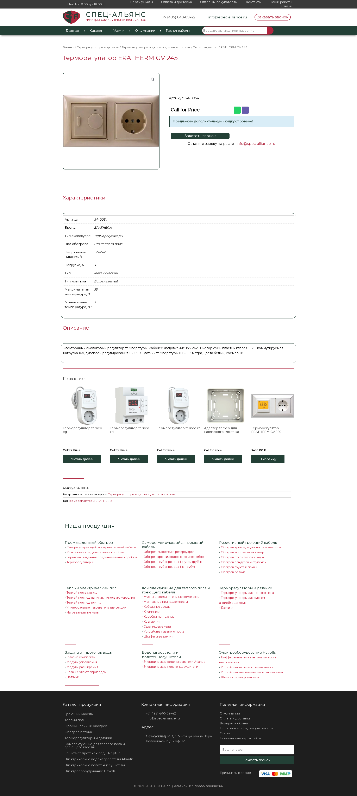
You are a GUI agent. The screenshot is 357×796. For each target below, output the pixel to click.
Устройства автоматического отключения (252, 672)
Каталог (96, 30)
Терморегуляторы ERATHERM (90, 500)
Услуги (118, 30)
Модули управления (82, 662)
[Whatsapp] (237, 110)
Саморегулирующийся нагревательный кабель (101, 547)
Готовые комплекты (81, 657)
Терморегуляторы (80, 562)
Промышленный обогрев (89, 542)
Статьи (286, 6)
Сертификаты (141, 2)
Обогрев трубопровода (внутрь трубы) (173, 562)
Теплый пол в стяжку (82, 592)
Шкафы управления (158, 636)
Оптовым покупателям (219, 2)
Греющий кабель (79, 714)
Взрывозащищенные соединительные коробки (102, 557)
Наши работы (281, 2)
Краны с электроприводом (86, 672)
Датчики (227, 608)
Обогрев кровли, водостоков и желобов (174, 557)
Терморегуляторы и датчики (98, 47)
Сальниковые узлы (157, 626)
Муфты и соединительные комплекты (172, 597)
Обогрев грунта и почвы (239, 567)
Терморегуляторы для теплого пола (247, 593)
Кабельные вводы (157, 607)
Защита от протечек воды (89, 652)
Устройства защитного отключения (247, 667)
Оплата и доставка (176, 2)
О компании (145, 30)
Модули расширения (82, 667)
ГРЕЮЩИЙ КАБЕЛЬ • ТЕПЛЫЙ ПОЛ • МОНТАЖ (116, 20)
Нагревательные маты (83, 612)
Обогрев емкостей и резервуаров (169, 552)
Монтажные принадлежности (166, 602)
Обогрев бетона (233, 572)
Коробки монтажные (159, 616)
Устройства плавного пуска (164, 631)
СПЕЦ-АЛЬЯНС (116, 14)
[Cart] (284, 30)
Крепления (152, 621)
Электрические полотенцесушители (171, 667)
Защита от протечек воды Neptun (92, 753)
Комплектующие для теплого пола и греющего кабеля (95, 745)
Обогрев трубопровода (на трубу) (169, 567)
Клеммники (152, 612)
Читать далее (82, 459)
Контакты (253, 2)
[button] (273, 17)
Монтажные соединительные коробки (95, 552)
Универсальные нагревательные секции (96, 607)
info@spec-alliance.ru (256, 144)
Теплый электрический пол (91, 588)
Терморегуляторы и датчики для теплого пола (156, 47)
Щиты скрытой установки (240, 677)
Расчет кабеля (178, 30)
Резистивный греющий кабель (248, 542)
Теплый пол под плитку (84, 602)
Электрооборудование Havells (90, 771)
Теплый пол (74, 720)
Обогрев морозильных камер (242, 552)
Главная (72, 30)
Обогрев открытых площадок (242, 557)
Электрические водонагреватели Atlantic (174, 662)
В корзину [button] (267, 459)
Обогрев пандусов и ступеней (244, 562)
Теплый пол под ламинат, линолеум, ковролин (101, 597)
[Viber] (245, 110)
